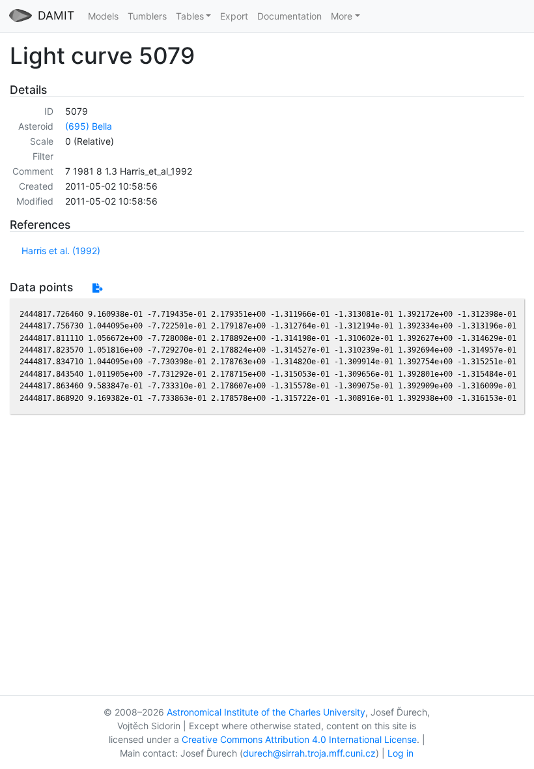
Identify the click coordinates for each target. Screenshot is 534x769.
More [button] (341, 16)
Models (103, 16)
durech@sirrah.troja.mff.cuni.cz (309, 753)
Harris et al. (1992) (60, 250)
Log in (400, 753)
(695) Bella (88, 126)
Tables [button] (190, 16)
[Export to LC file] (97, 287)
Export (234, 16)
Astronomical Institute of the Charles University (266, 712)
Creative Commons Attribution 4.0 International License (299, 739)
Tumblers (147, 16)
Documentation (289, 16)
